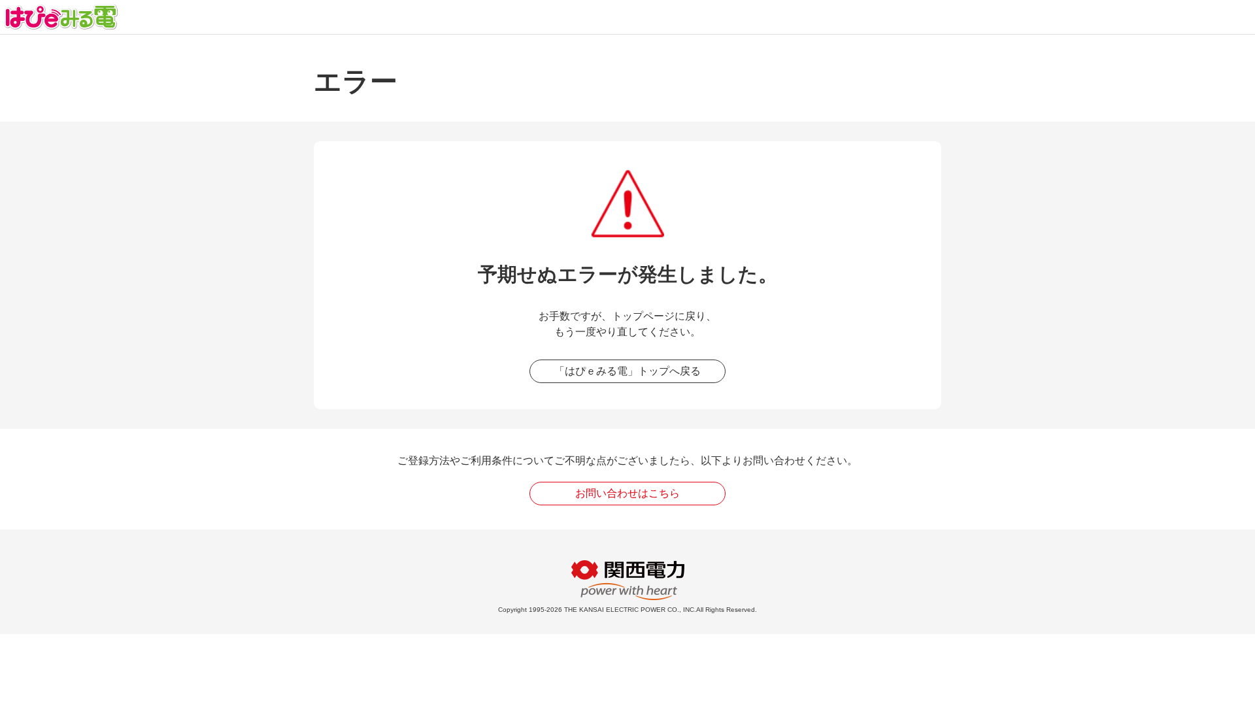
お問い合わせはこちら (627, 493)
